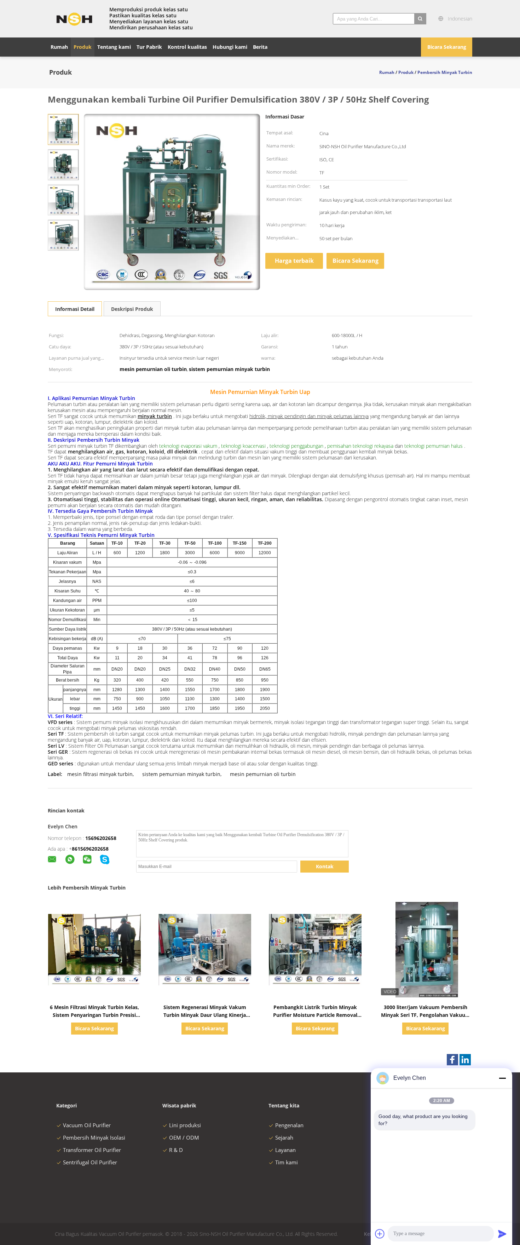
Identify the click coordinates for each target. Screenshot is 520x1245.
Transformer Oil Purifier (92, 1149)
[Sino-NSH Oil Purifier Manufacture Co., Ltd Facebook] (452, 1059)
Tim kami (286, 1162)
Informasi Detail (74, 309)
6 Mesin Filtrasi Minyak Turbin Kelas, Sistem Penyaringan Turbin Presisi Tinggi (94, 1015)
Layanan (285, 1149)
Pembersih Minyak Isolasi (94, 1137)
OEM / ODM (184, 1137)
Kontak (325, 866)
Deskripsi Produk (132, 309)
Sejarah (284, 1137)
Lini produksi (185, 1125)
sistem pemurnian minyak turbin (181, 774)
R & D (176, 1149)
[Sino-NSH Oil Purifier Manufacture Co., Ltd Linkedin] (465, 1059)
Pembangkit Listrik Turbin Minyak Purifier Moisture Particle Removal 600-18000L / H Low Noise (315, 1015)
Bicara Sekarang (446, 47)
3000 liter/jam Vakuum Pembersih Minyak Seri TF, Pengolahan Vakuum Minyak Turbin (425, 1015)
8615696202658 (90, 848)
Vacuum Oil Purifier (87, 1125)
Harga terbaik (294, 261)
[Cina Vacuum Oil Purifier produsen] (74, 18)
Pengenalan (289, 1125)
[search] (420, 18)
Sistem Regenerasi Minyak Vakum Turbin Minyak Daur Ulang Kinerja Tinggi (204, 1015)
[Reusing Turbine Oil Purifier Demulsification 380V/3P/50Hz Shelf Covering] (63, 129)
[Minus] (502, 1078)
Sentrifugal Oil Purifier (90, 1162)
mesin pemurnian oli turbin (263, 774)
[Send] (502, 1233)
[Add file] (380, 1233)
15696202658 (100, 838)
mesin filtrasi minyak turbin (100, 774)
